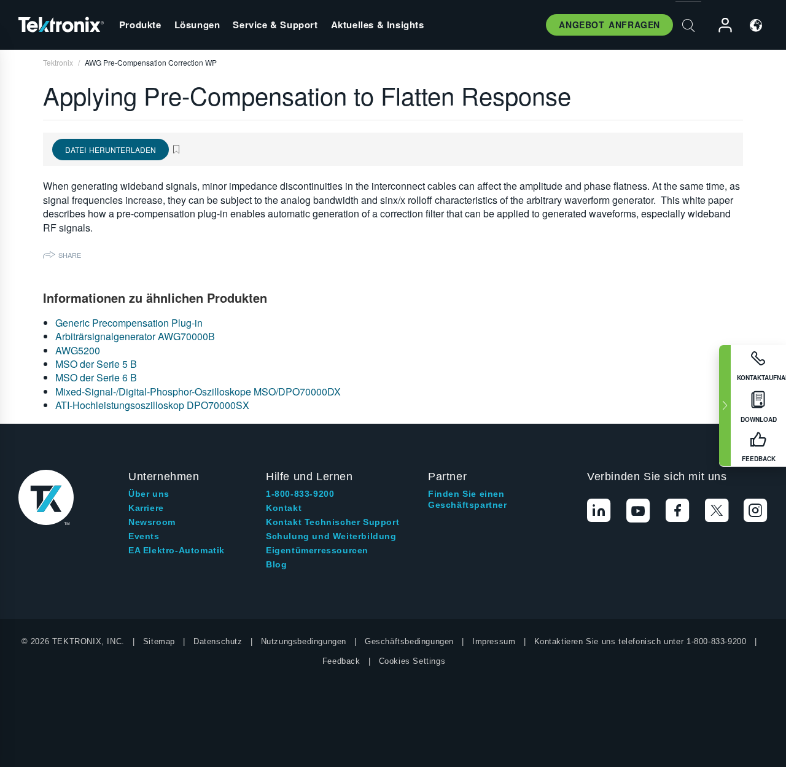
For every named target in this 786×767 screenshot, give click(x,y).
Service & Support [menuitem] (275, 24)
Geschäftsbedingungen (409, 641)
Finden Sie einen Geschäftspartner (467, 499)
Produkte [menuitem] (140, 24)
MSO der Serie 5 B (96, 364)
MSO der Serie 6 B (96, 377)
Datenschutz (218, 641)
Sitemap (159, 641)
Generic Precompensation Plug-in (129, 323)
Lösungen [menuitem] (197, 24)
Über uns (148, 494)
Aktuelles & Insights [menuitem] (377, 24)
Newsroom (152, 522)
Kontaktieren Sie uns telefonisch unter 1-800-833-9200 (640, 641)
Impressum (493, 641)
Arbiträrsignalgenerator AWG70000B (135, 336)
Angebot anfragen (609, 24)
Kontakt (284, 508)
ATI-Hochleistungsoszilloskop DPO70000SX (152, 405)
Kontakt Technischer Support (332, 522)
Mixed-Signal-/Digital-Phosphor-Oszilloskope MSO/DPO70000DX (198, 391)
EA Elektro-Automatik (176, 550)
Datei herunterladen (110, 149)
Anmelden (719, 25)
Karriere (146, 508)
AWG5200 (77, 350)
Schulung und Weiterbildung (331, 536)
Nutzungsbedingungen (303, 641)
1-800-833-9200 (300, 494)
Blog (276, 564)
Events (144, 536)
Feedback (341, 661)
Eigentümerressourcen (317, 550)
